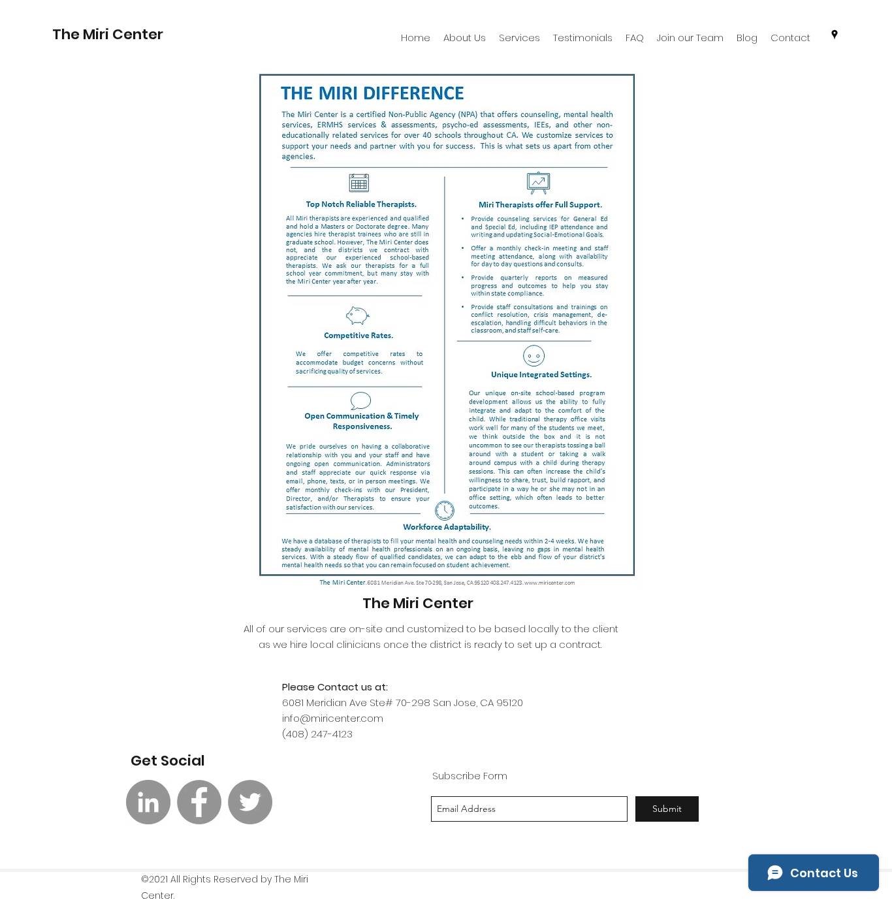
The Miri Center (417, 603)
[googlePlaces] (834, 34)
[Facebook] (199, 802)
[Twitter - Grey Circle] (250, 802)
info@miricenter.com (332, 718)
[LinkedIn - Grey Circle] (148, 802)
